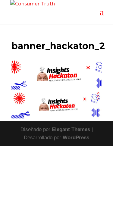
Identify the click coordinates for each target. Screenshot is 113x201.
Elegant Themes (71, 129)
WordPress (76, 137)
